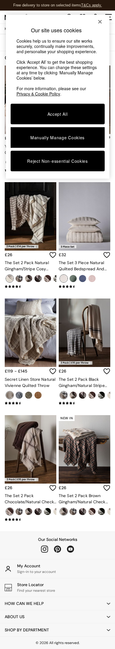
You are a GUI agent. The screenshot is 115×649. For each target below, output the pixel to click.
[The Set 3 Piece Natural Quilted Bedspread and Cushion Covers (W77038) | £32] (84, 216)
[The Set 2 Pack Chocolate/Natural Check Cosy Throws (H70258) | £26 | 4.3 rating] (30, 519)
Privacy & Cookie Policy (38, 94)
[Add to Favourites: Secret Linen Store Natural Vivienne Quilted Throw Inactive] (52, 371)
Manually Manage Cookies (57, 137)
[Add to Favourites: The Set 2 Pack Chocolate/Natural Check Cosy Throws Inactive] (52, 488)
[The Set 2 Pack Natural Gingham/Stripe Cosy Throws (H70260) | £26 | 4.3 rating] (30, 286)
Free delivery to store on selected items (47, 5)
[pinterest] (57, 549)
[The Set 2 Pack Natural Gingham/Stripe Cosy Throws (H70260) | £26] (30, 216)
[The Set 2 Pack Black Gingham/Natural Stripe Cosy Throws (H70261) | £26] (84, 332)
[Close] (99, 21)
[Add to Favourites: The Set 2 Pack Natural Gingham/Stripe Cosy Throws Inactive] (52, 255)
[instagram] (44, 549)
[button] (57, 603)
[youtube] (70, 549)
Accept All (57, 114)
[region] (57, 97)
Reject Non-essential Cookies (57, 161)
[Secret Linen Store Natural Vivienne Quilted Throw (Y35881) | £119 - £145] (30, 332)
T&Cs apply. (91, 5)
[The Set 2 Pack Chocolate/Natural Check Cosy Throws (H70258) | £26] (30, 449)
